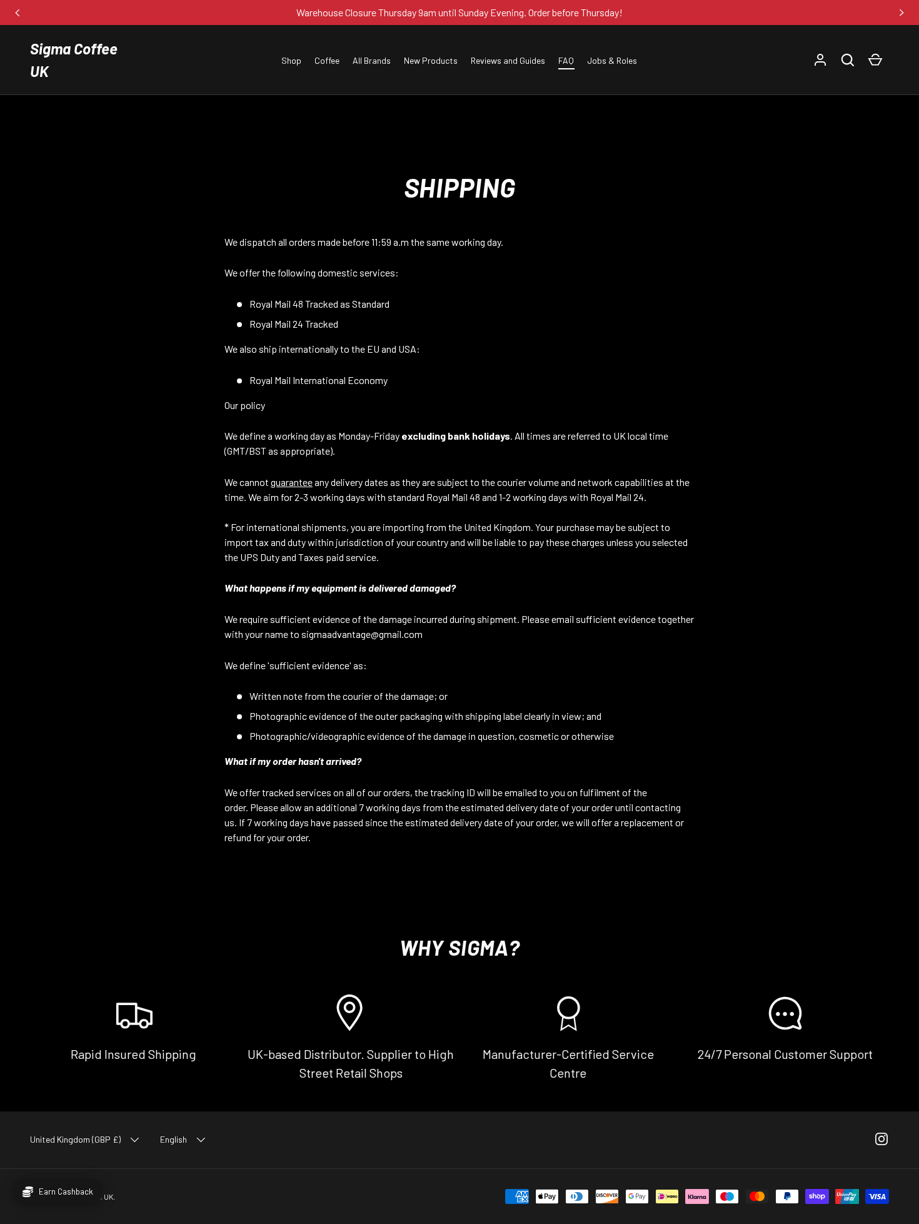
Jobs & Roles (612, 60)
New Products (431, 60)
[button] (847, 60)
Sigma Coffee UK (74, 59)
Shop (291, 60)
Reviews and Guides (508, 60)
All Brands (372, 60)
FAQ (566, 60)
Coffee (326, 60)
